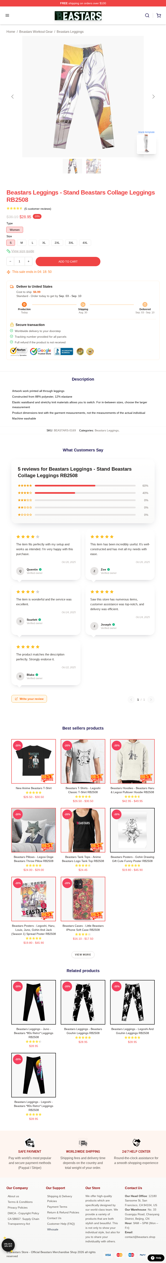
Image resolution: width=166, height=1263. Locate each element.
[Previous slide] (13, 96)
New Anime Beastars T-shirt (34, 788)
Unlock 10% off (8, 1245)
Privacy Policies (18, 1207)
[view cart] (158, 15)
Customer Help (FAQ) (61, 1223)
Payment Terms (57, 1206)
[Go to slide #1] (72, 166)
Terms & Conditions (20, 1201)
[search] (147, 15)
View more (83, 954)
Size (9, 236)
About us (13, 1196)
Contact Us (54, 1218)
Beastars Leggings (70, 31)
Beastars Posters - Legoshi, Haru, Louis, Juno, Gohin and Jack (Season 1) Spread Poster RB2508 (33, 929)
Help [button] (158, 1258)
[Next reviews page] (151, 699)
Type (9, 223)
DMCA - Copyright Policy (23, 1213)
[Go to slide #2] (93, 166)
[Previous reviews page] (131, 699)
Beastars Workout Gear (36, 31)
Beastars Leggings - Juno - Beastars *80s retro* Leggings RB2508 (33, 1033)
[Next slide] (153, 96)
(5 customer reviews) (37, 208)
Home (10, 31)
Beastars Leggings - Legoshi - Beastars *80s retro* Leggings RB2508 (33, 1106)
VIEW (33, 779)
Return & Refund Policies (63, 1212)
